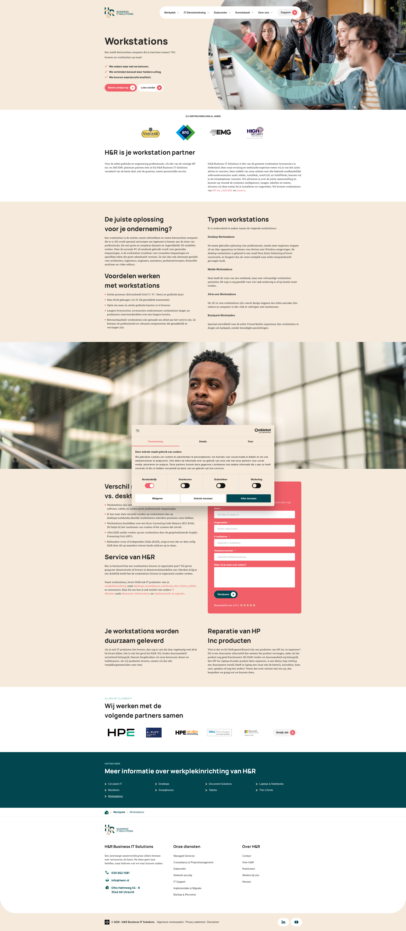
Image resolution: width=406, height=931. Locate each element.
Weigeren (157, 498)
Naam (218, 508)
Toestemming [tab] (155, 441)
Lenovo (241, 190)
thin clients (180, 586)
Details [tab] (203, 441)
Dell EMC (227, 190)
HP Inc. (217, 190)
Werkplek (119, 812)
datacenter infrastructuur (136, 593)
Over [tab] (250, 441)
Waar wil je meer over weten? (230, 564)
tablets (192, 586)
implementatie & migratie (169, 593)
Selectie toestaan (203, 498)
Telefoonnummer (225, 550)
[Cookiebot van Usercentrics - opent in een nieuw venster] (257, 431)
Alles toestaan (248, 498)
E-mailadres (222, 536)
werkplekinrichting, (116, 586)
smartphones (152, 586)
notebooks (167, 586)
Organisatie (221, 522)
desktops (139, 586)
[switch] (185, 485)
